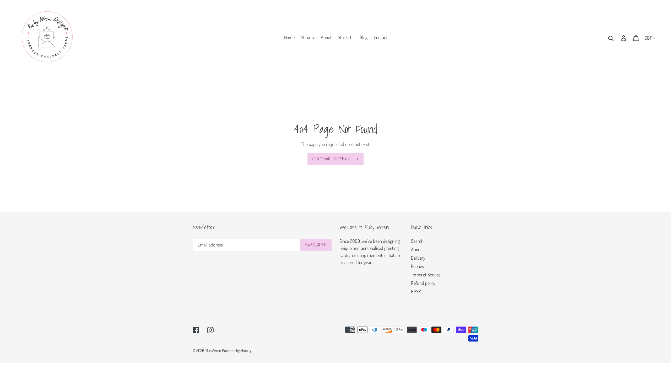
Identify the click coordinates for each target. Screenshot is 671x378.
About (416, 249)
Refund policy (423, 283)
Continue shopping (331, 158)
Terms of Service (425, 274)
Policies (417, 266)
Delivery (418, 258)
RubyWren (213, 350)
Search (417, 241)
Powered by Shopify (236, 350)
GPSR (416, 291)
